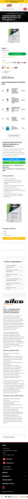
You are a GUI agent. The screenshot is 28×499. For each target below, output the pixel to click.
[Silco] (14, 302)
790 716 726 (9, 459)
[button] (21, 5)
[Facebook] (3, 487)
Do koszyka (18, 54)
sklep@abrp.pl (10, 463)
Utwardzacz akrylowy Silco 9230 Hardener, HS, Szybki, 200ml (15, 90)
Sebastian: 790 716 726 (8, 77)
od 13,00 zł (6, 72)
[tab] (14, 437)
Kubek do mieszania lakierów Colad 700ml (15, 119)
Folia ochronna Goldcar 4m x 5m (15, 128)
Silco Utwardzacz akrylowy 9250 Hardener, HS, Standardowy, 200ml (15, 100)
